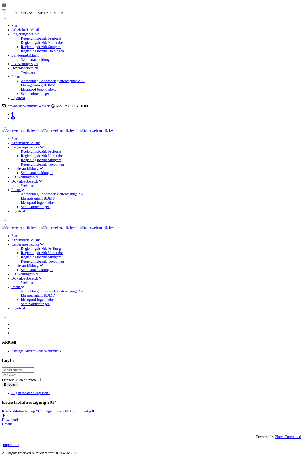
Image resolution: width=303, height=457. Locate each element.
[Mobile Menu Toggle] (4, 18)
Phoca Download (288, 437)
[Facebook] (12, 114)
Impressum (11, 445)
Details (7, 424)
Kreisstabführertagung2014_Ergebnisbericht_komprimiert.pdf (48, 411)
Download (10, 420)
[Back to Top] (4, 5)
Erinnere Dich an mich (19, 380)
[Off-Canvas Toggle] (4, 10)
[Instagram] (13, 118)
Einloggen (10, 384)
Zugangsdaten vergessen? (30, 393)
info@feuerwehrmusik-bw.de (28, 106)
